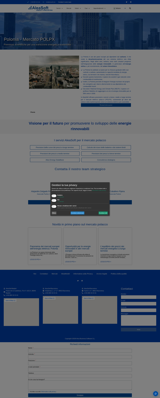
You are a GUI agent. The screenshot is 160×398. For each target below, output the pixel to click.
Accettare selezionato (77, 213)
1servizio (60, 197)
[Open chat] (155, 393)
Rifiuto (54, 213)
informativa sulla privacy (99, 190)
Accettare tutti (103, 213)
